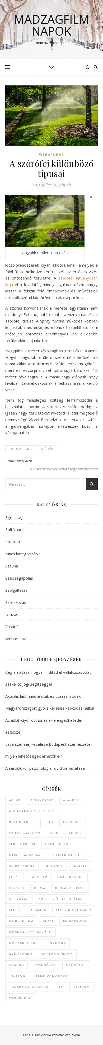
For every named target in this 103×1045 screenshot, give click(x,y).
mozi (48, 921)
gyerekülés (56, 844)
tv (60, 987)
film (54, 833)
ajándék (71, 800)
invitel (80, 866)
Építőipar (13, 529)
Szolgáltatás (16, 590)
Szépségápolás (19, 578)
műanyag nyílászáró (30, 932)
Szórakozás (15, 602)
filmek (75, 833)
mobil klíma (21, 921)
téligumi (82, 987)
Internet (12, 541)
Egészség (14, 517)
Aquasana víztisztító (32, 811)
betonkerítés (23, 822)
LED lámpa (36, 910)
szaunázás (45, 965)
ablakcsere (41, 800)
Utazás (11, 614)
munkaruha (74, 921)
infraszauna (22, 866)
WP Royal (72, 1035)
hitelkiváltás (67, 855)
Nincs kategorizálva (22, 553)
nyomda (58, 943)
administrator (20, 460)
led (12, 910)
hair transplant (26, 855)
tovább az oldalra (29, 987)
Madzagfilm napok (51, 25)
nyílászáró (20, 954)
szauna (16, 965)
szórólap (76, 965)
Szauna (11, 566)
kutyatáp (19, 899)
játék (14, 877)
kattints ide (71, 877)
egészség (72, 822)
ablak (15, 800)
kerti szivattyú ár (21, 448)
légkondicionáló (73, 910)
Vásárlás (13, 626)
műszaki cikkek (24, 943)
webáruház (20, 998)
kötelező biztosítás (61, 899)
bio (50, 822)
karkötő (39, 877)
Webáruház (51, 154)
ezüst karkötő (25, 833)
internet (54, 866)
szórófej (47, 448)
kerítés (16, 888)
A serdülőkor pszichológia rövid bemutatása (45, 768)
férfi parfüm (22, 844)
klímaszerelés (70, 888)
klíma (39, 888)
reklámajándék (57, 954)
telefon (17, 975)
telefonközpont (53, 975)
